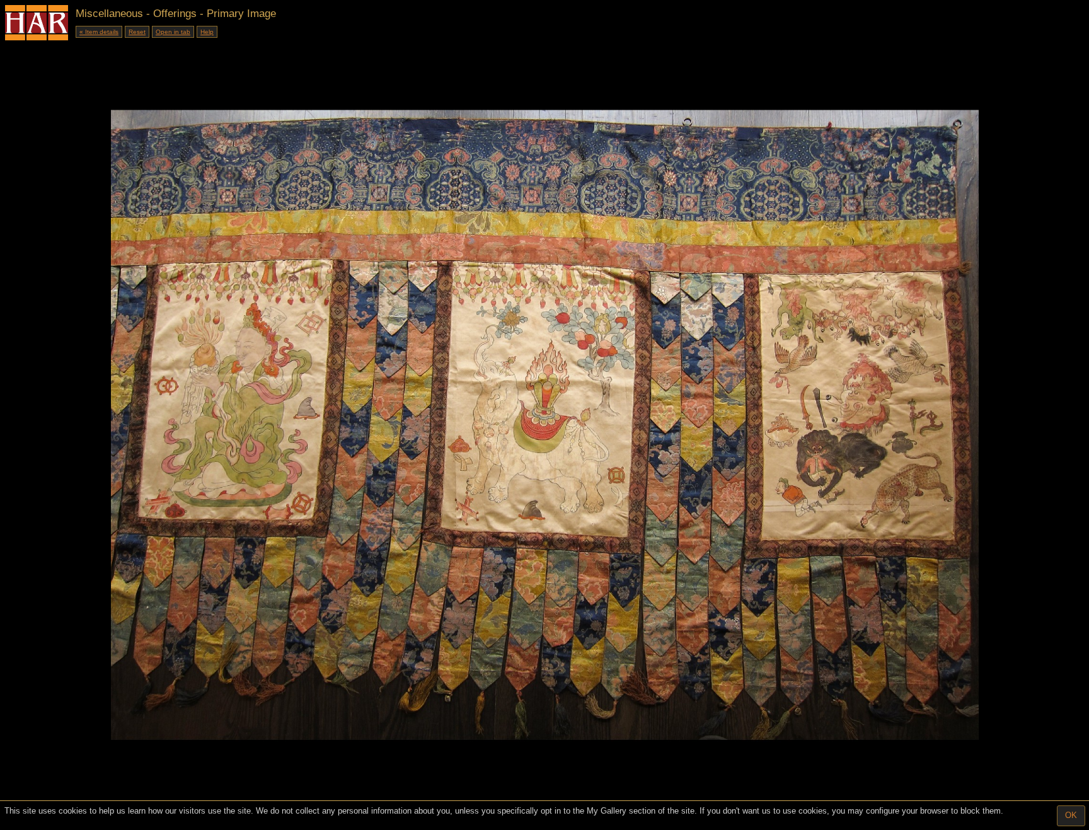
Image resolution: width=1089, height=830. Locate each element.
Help (207, 31)
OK (1071, 815)
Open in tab (173, 31)
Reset (137, 31)
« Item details (98, 31)
